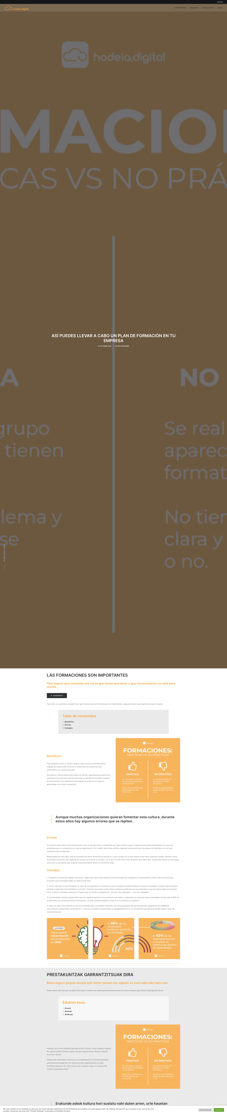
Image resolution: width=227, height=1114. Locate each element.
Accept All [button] (219, 1110)
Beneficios (69, 722)
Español (220, 2)
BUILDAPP (194, 8)
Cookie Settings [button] (205, 1110)
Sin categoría (123, 346)
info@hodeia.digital (4, 553)
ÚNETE (220, 8)
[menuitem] (181, 8)
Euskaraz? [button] (58, 695)
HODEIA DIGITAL (180, 8)
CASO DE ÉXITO (208, 8)
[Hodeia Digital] (16, 7)
